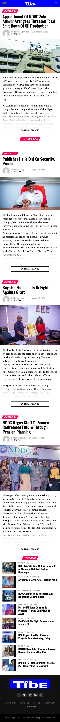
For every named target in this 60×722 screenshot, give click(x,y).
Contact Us (24, 702)
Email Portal (31, 706)
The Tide (17, 34)
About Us (36, 702)
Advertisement (10, 702)
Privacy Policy (49, 702)
